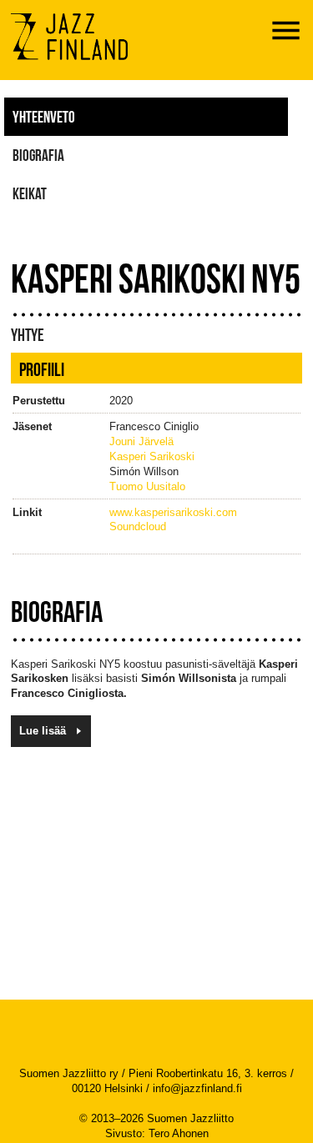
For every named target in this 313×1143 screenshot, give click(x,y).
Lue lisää (42, 730)
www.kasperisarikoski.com (173, 512)
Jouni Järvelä (141, 441)
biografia (38, 155)
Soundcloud (137, 526)
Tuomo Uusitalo (147, 486)
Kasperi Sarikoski (151, 456)
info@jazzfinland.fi (197, 1088)
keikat (30, 193)
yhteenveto (44, 116)
